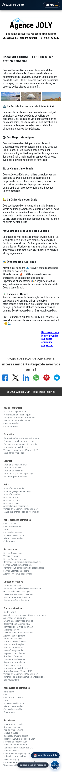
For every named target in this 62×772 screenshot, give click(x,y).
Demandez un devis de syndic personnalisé (23, 567)
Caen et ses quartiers (13, 697)
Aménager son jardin (13, 638)
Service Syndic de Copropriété (17, 565)
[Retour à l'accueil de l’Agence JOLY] (31, 24)
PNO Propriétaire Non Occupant (18, 594)
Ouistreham (9, 541)
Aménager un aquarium (14, 618)
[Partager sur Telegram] (57, 377)
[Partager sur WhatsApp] (36, 377)
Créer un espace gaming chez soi (19, 753)
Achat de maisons (11, 500)
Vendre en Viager (11, 556)
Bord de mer (9, 691)
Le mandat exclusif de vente (16, 447)
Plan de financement (13, 730)
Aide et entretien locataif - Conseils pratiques (24, 615)
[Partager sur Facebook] (5, 377)
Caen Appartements (12, 526)
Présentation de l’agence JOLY (17, 414)
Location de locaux (12, 467)
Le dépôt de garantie (13, 650)
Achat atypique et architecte (16, 506)
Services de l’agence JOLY (15, 741)
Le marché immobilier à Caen (17, 420)
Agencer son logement (14, 635)
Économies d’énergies (13, 644)
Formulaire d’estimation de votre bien (21, 438)
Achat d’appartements (13, 488)
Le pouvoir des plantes (14, 653)
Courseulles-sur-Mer (13, 532)
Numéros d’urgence (12, 656)
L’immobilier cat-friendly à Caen (18, 627)
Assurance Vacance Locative (16, 597)
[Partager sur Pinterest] (46, 377)
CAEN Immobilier (11, 423)
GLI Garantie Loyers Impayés (16, 591)
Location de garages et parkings (18, 473)
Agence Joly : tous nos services (17, 573)
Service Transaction (12, 553)
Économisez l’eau (11, 750)
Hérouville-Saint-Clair (13, 538)
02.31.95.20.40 (51, 38)
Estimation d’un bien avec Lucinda (19, 441)
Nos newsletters (11, 680)
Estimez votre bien (12, 665)
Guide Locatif (9, 612)
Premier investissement (14, 659)
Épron (6, 529)
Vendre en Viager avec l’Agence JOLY (20, 450)
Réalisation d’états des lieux (16, 600)
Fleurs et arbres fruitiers (15, 641)
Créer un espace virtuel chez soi (18, 621)
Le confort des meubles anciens (18, 632)
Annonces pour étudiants (15, 476)
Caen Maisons (9, 523)
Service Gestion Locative (14, 559)
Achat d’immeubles (12, 494)
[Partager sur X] (15, 377)
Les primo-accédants (13, 724)
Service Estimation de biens (16, 571)
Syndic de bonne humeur (15, 744)
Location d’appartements (15, 464)
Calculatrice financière (13, 453)
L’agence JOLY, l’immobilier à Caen (19, 739)
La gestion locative (12, 585)
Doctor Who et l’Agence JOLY (16, 624)
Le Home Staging (11, 629)
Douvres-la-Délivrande (13, 535)
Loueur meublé (10, 733)
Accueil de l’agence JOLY (14, 411)
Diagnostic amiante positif (15, 736)
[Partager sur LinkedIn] (26, 377)
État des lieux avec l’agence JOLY (18, 747)
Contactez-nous (10, 426)
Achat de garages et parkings (17, 491)
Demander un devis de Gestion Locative (22, 588)
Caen (5, 694)
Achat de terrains (11, 503)
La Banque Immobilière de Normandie (21, 512)
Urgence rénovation (12, 727)
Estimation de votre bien (14, 756)
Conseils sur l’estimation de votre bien (21, 444)
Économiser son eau (13, 647)
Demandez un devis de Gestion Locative (22, 562)
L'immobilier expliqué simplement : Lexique (24, 677)
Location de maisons (13, 470)
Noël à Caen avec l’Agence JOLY (18, 671)
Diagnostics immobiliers (14, 662)
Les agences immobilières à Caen (19, 417)
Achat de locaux (10, 497)
